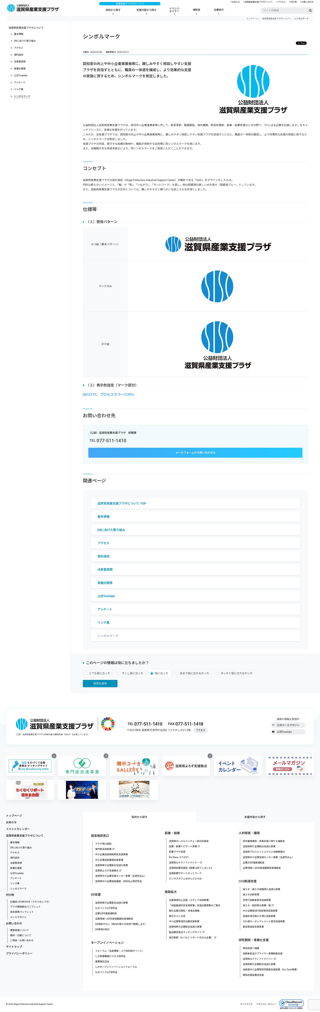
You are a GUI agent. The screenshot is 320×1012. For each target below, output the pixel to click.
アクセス (282, 2)
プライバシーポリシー (19, 953)
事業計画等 (16, 868)
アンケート (16, 878)
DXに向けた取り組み (21, 847)
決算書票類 (16, 863)
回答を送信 (100, 683)
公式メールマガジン (288, 725)
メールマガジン (18, 917)
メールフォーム (185, 452)
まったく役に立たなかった (237, 673)
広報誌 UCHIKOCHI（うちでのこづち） (30, 901)
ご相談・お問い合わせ (22, 940)
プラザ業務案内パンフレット (25, 906)
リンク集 (15, 883)
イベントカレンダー (18, 829)
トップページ (252, 18)
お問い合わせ (308, 2)
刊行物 (294, 2)
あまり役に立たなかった (194, 673)
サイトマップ (14, 947)
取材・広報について (20, 935)
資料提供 (15, 857)
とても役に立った (99, 673)
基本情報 (15, 842)
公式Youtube (284, 731)
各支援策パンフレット (22, 912)
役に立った (161, 673)
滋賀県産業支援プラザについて (259, 2)
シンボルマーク (18, 888)
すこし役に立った (132, 673)
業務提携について (19, 930)
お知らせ (236, 2)
